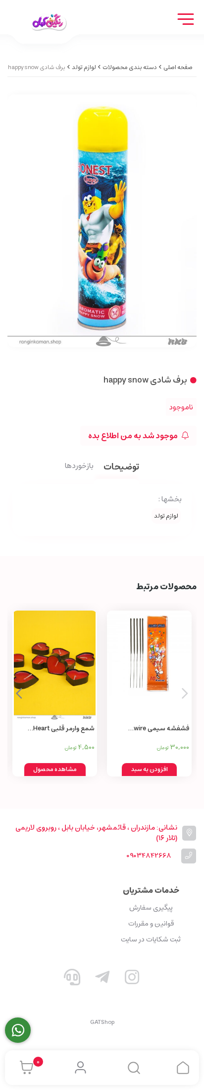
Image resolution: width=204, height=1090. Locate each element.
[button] (19, 693)
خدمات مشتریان (151, 890)
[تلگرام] (102, 979)
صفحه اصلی (178, 67)
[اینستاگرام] (132, 979)
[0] (24, 1067)
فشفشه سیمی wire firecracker (161, 729)
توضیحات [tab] (121, 468)
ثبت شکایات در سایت (151, 939)
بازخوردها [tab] (79, 466)
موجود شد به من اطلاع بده (133, 436)
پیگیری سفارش (151, 908)
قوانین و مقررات (151, 924)
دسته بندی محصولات (129, 67)
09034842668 (148, 856)
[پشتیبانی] (72, 979)
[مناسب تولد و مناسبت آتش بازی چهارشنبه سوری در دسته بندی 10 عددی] (149, 665)
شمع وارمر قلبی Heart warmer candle (64, 729)
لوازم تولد (84, 67)
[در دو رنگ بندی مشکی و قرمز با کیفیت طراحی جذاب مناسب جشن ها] (54, 665)
